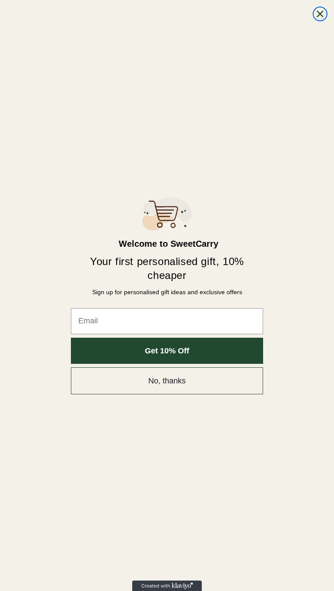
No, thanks (167, 380)
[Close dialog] (320, 14)
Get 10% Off (167, 350)
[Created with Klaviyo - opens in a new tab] (167, 586)
